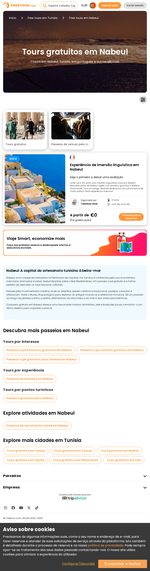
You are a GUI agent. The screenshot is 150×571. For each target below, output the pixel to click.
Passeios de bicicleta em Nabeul (29, 379)
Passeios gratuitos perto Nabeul (29, 398)
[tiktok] (36, 507)
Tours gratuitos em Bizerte (119, 451)
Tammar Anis (89, 203)
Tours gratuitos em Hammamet (75, 460)
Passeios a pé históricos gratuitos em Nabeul (39, 350)
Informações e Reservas (131, 217)
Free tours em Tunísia (42, 18)
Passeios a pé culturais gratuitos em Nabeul (111, 350)
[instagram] (5, 507)
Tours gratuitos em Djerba (25, 460)
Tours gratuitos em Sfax (123, 460)
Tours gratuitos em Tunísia (25, 451)
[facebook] (13, 507)
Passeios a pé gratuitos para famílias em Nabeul (41, 359)
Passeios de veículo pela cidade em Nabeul (37, 426)
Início (12, 18)
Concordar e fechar (122, 564)
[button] (25, 130)
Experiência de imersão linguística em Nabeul (104, 167)
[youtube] (21, 507)
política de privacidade (105, 545)
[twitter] (29, 507)
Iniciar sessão (135, 5)
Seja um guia (110, 5)
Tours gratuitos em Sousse (72, 451)
